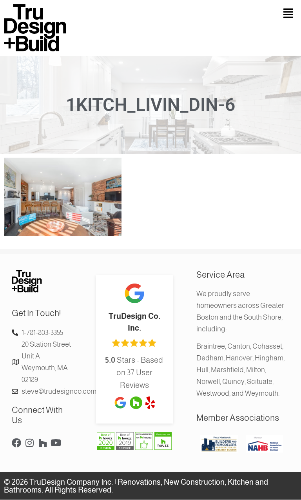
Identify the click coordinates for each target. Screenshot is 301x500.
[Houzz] (42, 442)
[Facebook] (16, 442)
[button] (225, 13)
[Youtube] (56, 442)
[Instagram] (29, 442)
